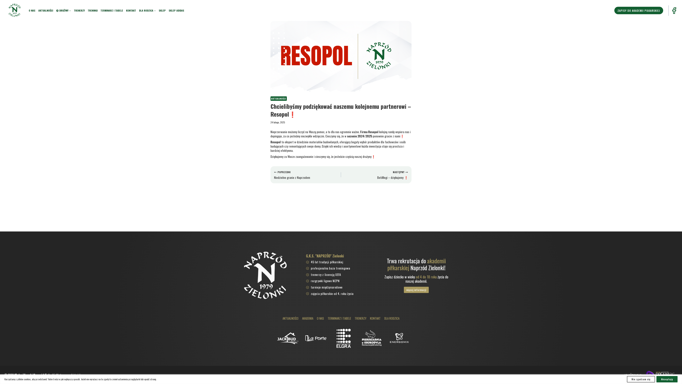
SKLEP (162, 10)
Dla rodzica (391, 318)
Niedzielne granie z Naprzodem (292, 175)
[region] (341, 379)
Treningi (93, 10)
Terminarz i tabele (112, 10)
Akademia (307, 318)
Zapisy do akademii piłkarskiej (639, 10)
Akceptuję (667, 379)
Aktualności (45, 10)
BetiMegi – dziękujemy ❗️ (392, 175)
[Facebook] (674, 10)
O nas (32, 10)
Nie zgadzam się (641, 379)
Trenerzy (79, 10)
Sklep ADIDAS (176, 10)
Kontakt (131, 10)
